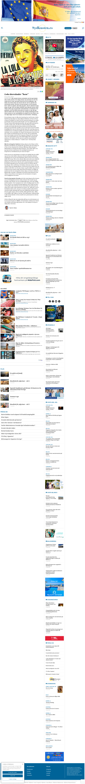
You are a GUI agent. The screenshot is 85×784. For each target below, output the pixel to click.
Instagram (48, 769)
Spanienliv (26, 33)
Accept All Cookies (12, 772)
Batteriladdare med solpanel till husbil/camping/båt (18, 414)
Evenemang (53, 33)
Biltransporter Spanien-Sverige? (11, 439)
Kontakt (28, 771)
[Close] (22, 764)
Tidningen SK (51, 102)
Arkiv (66, 33)
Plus (69, 33)
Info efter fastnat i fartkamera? (11, 423)
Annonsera (29, 775)
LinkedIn (48, 773)
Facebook (48, 771)
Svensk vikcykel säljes (8, 428)
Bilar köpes (4, 417)
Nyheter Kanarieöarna (69, 782)
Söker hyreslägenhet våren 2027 (11, 433)
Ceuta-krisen (19, 33)
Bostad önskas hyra (7, 431)
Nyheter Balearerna (58, 782)
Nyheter (13, 33)
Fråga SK (46, 33)
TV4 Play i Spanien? (7, 436)
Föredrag (29, 773)
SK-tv (42, 33)
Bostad (38, 33)
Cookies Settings (12, 779)
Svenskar (32, 33)
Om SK (72, 33)
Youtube (48, 775)
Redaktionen (30, 769)
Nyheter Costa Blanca (46, 782)
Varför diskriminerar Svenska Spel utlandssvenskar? (18, 425)
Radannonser (60, 33)
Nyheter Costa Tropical (35, 782)
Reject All (13, 775)
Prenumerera (68, 28)
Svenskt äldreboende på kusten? (11, 420)
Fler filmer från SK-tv (50, 53)
